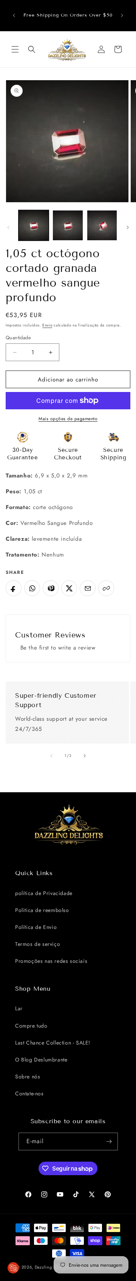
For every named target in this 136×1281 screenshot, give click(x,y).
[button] (15, 49)
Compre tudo (31, 1025)
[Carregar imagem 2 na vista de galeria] (68, 225)
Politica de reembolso (42, 910)
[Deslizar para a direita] (127, 227)
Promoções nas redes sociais (51, 961)
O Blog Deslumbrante (41, 1059)
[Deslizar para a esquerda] (8, 227)
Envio (47, 325)
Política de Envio (36, 927)
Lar (19, 1008)
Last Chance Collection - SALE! (52, 1042)
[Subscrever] (109, 1141)
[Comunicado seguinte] (122, 15)
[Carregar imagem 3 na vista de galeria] (102, 225)
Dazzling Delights (52, 1267)
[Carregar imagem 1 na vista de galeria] (34, 225)
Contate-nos (29, 1093)
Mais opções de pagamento (68, 418)
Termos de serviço (37, 944)
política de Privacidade (44, 893)
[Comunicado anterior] (14, 15)
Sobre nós (27, 1076)
